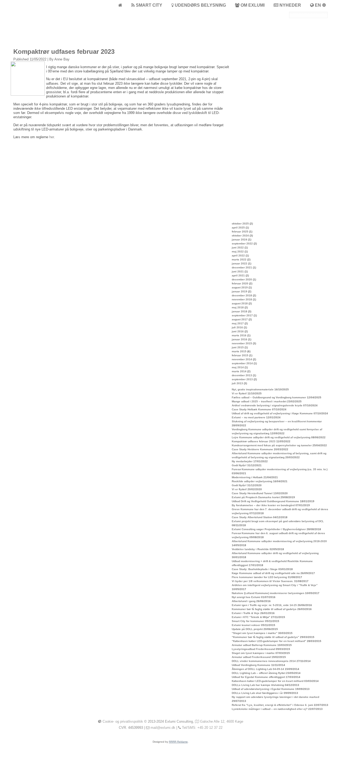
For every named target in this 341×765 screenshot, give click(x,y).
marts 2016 (239, 335)
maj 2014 (238, 367)
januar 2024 (239, 239)
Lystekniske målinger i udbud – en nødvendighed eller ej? (269, 708)
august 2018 (240, 303)
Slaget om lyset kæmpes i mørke (253, 653)
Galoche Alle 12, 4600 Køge (221, 721)
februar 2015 (240, 355)
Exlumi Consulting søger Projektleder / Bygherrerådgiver (269, 529)
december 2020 (242, 279)
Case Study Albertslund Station (252, 517)
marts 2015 (239, 351)
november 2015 (242, 343)
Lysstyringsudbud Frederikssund (253, 649)
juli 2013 (237, 383)
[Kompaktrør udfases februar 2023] (28, 94)
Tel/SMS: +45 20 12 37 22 (202, 728)
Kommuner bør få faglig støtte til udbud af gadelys (264, 609)
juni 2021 (238, 271)
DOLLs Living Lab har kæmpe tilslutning (258, 685)
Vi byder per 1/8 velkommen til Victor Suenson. (262, 581)
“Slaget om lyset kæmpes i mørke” (254, 633)
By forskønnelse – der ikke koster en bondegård (263, 505)
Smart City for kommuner (248, 621)
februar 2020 (240, 283)
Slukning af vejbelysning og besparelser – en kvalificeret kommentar (277, 421)
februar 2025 (240, 231)
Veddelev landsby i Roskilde (250, 549)
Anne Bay (62, 59)
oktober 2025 (240, 223)
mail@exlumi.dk (163, 728)
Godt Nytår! (239, 465)
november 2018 (242, 299)
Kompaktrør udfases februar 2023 (253, 441)
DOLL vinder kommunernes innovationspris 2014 (264, 661)
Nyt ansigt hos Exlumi (246, 597)
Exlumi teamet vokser (246, 625)
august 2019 (240, 287)
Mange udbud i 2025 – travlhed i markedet (259, 401)
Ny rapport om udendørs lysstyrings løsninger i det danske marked (275, 697)
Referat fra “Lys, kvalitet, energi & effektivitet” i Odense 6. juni (272, 704)
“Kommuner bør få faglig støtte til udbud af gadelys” (265, 637)
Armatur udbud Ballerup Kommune (254, 645)
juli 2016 (237, 327)
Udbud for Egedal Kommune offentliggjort (258, 677)
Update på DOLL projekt (247, 629)
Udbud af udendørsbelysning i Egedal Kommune (263, 689)
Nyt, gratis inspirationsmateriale (253, 389)
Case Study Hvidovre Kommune (252, 449)
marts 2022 (239, 259)
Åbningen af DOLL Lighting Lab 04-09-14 (258, 669)
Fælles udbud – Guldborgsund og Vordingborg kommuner (269, 397)
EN (318, 5)
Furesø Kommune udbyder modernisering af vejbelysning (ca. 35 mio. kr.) (279, 469)
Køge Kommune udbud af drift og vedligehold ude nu (266, 573)
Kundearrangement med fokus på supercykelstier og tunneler (272, 445)
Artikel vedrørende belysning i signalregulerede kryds (267, 405)
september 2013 (242, 379)
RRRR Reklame (178, 741)
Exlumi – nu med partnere (248, 417)
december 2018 (242, 295)
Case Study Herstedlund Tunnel (252, 493)
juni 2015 (238, 347)
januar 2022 (239, 263)
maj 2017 (238, 323)
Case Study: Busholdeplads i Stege (255, 569)
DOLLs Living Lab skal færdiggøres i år (257, 693)
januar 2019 (239, 291)
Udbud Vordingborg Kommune (251, 665)
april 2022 (238, 255)
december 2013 (242, 375)
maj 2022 (238, 251)
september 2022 (242, 243)
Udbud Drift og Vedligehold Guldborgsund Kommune (265, 501)
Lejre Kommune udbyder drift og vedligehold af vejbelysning (271, 437)
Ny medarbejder (242, 461)
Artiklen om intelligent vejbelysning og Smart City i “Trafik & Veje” (275, 585)
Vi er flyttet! (239, 393)
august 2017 (240, 319)
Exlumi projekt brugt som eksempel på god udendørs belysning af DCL (278, 521)
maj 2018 (238, 307)
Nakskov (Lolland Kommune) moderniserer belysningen (268, 593)
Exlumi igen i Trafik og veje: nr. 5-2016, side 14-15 (264, 605)
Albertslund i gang (243, 601)
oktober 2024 (240, 235)
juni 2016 (238, 331)
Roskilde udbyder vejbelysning (252, 481)
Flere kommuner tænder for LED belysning (259, 577)
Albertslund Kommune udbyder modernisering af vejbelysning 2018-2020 (279, 541)
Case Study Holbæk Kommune (251, 409)
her (51, 137)
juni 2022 (238, 247)
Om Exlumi (252, 5)
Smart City (148, 5)
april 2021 (238, 275)
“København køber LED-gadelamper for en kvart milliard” (269, 641)
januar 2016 (239, 339)
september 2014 (242, 363)
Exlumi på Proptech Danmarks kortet (256, 497)
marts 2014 (239, 371)
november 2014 (242, 359)
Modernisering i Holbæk (247, 477)
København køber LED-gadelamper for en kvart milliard (267, 681)
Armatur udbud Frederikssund (251, 657)
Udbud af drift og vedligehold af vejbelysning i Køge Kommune (272, 413)
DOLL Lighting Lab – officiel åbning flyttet (258, 673)
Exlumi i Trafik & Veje (245, 613)
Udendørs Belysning (200, 5)
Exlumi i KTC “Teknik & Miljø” (251, 617)
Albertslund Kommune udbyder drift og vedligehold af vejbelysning (275, 553)
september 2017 (242, 315)
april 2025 (238, 227)
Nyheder (289, 5)
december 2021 (242, 267)
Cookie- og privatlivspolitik (122, 721)
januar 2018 (239, 311)
